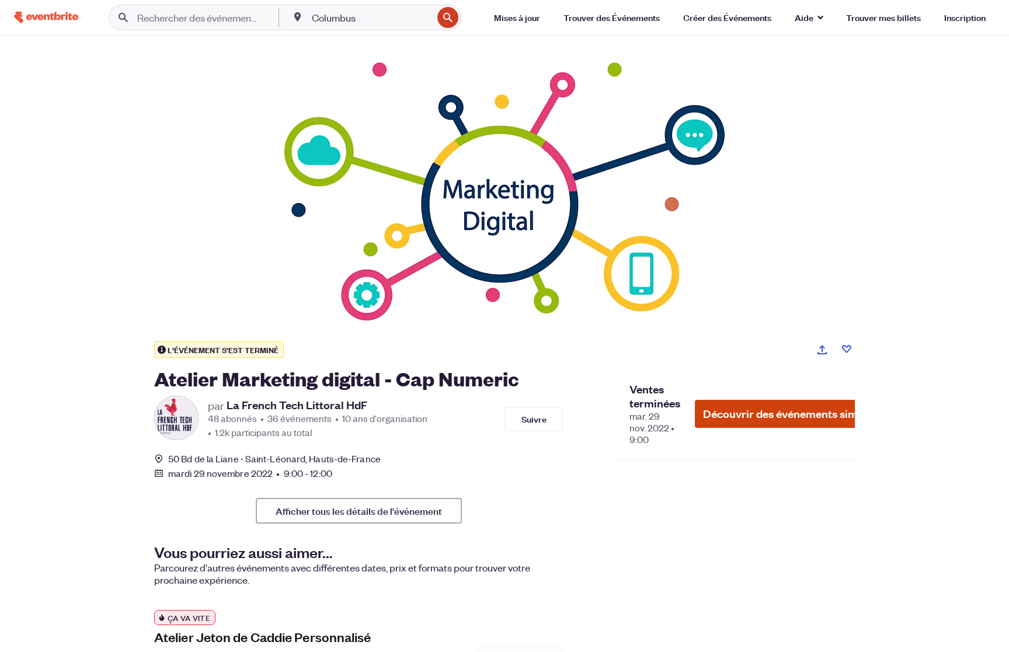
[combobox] (371, 17)
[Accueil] (46, 17)
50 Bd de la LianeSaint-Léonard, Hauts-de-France (274, 458)
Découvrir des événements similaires (796, 413)
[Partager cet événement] (822, 349)
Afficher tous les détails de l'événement (359, 510)
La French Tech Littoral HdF (297, 405)
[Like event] (846, 349)
